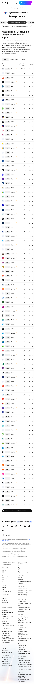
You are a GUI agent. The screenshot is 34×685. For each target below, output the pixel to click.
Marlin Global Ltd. (13, 139)
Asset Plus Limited (13, 456)
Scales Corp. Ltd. (13, 214)
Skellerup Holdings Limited (13, 130)
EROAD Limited (13, 399)
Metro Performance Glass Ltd (13, 117)
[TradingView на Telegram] (25, 526)
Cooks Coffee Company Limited (13, 461)
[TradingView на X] (3, 526)
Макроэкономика (7, 616)
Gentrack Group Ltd (13, 390)
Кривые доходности (8, 612)
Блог (19, 605)
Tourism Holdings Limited (13, 403)
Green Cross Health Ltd (13, 108)
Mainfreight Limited (13, 298)
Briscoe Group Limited (13, 148)
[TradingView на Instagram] (16, 526)
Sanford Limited (13, 412)
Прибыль (4, 600)
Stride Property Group (13, 359)
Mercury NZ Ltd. (13, 271)
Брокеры (20, 579)
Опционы (5, 614)
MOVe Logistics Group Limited (13, 126)
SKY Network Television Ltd (13, 289)
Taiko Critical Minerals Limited (13, 73)
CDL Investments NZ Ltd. (13, 439)
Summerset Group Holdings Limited (13, 227)
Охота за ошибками (24, 651)
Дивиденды (5, 602)
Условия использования (22, 630)
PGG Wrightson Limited (13, 183)
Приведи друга (6, 635)
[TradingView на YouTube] (12, 526)
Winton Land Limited (13, 254)
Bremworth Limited (13, 496)
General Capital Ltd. (13, 232)
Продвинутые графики (25, 664)
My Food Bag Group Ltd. (13, 443)
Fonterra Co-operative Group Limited (13, 161)
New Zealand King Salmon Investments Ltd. (13, 430)
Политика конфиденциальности (24, 637)
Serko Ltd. (13, 452)
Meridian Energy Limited (13, 210)
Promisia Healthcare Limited (13, 196)
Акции (4, 570)
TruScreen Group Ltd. (13, 306)
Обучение (5, 650)
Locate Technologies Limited (13, 465)
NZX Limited (13, 284)
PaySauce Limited (13, 77)
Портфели (5, 610)
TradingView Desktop (8, 625)
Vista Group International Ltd (13, 487)
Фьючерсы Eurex (23, 592)
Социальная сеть (7, 631)
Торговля (5, 648)
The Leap (20, 583)
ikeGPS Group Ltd (13, 491)
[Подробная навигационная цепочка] (9, 8)
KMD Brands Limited (13, 417)
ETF (3, 572)
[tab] (17, 22)
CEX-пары (5, 578)
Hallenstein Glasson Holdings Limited (13, 218)
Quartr (27, 554)
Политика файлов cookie (23, 641)
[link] (17, 26)
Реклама (20, 672)
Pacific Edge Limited (13, 201)
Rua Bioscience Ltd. (13, 104)
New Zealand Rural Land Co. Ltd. (13, 364)
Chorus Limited (13, 262)
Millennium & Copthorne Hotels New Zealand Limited (13, 500)
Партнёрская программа (22, 676)
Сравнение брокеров (24, 581)
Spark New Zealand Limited (13, 179)
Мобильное (5, 623)
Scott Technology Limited (13, 421)
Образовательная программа (23, 680)
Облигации (5, 574)
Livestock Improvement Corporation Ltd (13, 333)
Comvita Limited (13, 95)
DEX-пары (5, 580)
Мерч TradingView (23, 617)
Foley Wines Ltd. (13, 372)
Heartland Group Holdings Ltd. (13, 205)
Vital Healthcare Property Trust (13, 249)
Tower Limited (13, 143)
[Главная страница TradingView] (6, 3)
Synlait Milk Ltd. (13, 474)
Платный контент (7, 665)
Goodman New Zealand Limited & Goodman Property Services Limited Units (13, 346)
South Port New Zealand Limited (13, 91)
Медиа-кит (21, 611)
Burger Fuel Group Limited (13, 408)
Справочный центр (24, 607)
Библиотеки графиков (24, 660)
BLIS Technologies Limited (13, 377)
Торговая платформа (24, 666)
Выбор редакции (7, 652)
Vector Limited (13, 337)
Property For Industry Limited (13, 355)
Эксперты (5, 661)
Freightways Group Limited (13, 236)
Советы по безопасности (22, 648)
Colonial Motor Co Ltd (13, 99)
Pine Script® (5, 618)
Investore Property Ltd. (13, 425)
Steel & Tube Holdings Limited (13, 350)
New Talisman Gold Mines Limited (13, 187)
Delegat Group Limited (13, 293)
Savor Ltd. (13, 483)
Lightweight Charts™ (24, 662)
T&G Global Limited (13, 328)
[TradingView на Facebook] (7, 526)
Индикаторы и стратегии (6, 658)
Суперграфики (6, 564)
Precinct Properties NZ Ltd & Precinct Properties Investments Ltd (13, 157)
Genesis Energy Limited (13, 276)
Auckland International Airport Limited (13, 170)
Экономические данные (7, 597)
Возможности (22, 566)
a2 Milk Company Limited (13, 368)
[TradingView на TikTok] (29, 526)
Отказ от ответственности (23, 633)
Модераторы (6, 642)
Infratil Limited (13, 192)
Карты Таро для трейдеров (23, 619)
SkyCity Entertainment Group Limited (13, 267)
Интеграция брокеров (24, 674)
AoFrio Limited (13, 505)
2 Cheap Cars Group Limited (13, 478)
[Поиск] (16, 3)
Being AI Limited (13, 69)
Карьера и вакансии (24, 609)
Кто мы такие (22, 601)
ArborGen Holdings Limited (13, 113)
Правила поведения (8, 640)
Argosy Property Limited (13, 311)
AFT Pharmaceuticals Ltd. (13, 394)
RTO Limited (13, 86)
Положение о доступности (22, 644)
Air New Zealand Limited (13, 280)
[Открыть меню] (2, 3)
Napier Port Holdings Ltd (13, 386)
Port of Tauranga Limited (13, 320)
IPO (3, 604)
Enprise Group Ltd (13, 447)
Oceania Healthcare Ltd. (13, 315)
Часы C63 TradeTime (24, 622)
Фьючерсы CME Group (25, 590)
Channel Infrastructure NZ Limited (13, 223)
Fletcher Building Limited (13, 245)
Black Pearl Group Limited (13, 135)
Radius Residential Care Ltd (13, 324)
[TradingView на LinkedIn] (20, 526)
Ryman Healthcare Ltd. (13, 302)
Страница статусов (24, 653)
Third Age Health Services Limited (13, 165)
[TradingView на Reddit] (3, 530)
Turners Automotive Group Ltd (13, 152)
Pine (3, 582)
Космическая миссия (24, 603)
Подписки (21, 568)
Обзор (20, 577)
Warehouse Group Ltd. (13, 434)
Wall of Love (5, 633)
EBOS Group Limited (13, 240)
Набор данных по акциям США (23, 595)
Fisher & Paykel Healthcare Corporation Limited (13, 121)
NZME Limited (13, 82)
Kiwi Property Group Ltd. (13, 381)
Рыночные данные (23, 570)
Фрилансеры (6, 663)
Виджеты (21, 658)
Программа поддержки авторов (8, 637)
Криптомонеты (6, 576)
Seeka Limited (13, 342)
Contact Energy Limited (13, 258)
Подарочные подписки (25, 572)
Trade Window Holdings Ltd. (13, 174)
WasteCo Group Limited (13, 469)
